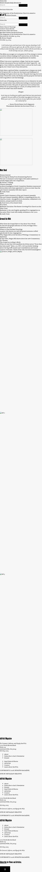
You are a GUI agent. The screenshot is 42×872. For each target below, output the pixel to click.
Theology (12, 27)
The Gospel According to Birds (10, 242)
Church (6, 27)
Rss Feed (3, 32)
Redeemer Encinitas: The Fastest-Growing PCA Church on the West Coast (20, 207)
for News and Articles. (12, 862)
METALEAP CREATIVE (14, 774)
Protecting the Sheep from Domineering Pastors (16, 177)
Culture (2, 29)
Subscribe (9, 9)
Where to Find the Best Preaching (11, 229)
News (2, 27)
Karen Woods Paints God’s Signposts (21, 104)
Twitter (8, 32)
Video (8, 30)
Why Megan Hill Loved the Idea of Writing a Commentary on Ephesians (20, 236)
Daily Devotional (15, 3)
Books (12, 29)
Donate (7, 3)
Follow (2, 3)
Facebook (14, 32)
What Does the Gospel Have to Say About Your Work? (18, 224)
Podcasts (3, 30)
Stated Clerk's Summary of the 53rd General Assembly (18, 195)
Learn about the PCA (11, 795)
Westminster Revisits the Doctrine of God (21, 106)
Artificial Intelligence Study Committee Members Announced (20, 186)
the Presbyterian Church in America (23, 13)
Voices (7, 29)
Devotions (13, 30)
